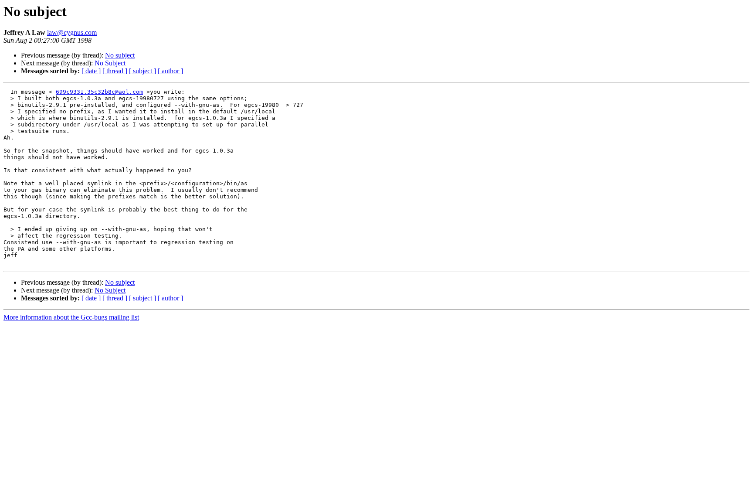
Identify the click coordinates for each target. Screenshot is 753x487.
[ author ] (170, 71)
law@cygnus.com (72, 32)
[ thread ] (114, 71)
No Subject (110, 63)
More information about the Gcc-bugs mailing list (71, 317)
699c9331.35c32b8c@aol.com (99, 92)
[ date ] (91, 71)
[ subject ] (142, 71)
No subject (120, 55)
